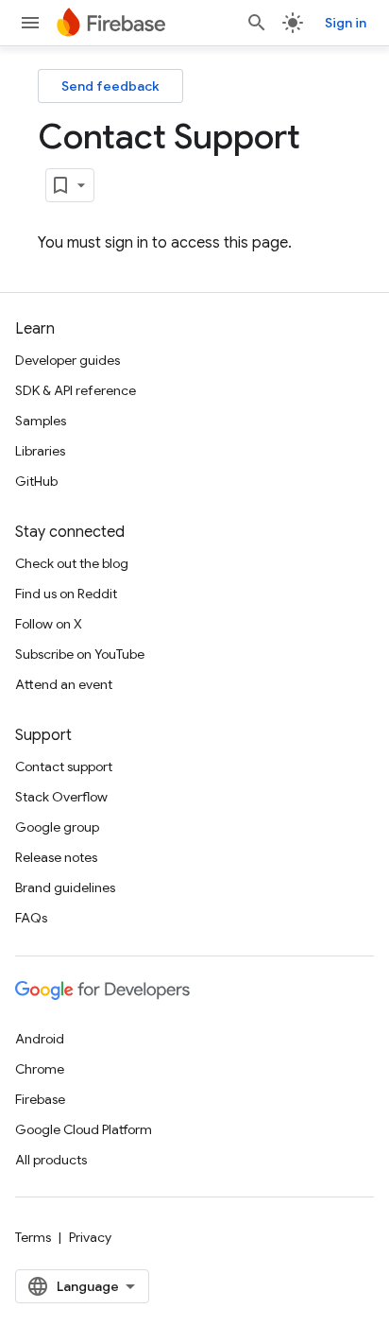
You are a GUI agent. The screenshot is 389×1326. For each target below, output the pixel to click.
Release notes (56, 857)
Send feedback (110, 86)
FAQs (31, 917)
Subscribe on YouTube (79, 654)
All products (51, 1159)
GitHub (36, 481)
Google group (57, 826)
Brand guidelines (65, 887)
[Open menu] (30, 22)
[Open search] (256, 22)
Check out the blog (71, 563)
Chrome (39, 1068)
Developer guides (67, 360)
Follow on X (48, 623)
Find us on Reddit (66, 593)
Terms (33, 1237)
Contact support (63, 766)
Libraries (40, 450)
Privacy (90, 1237)
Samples (40, 420)
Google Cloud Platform (83, 1129)
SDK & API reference (75, 390)
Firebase (40, 1099)
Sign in (345, 22)
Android (39, 1038)
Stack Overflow (61, 796)
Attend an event (63, 684)
